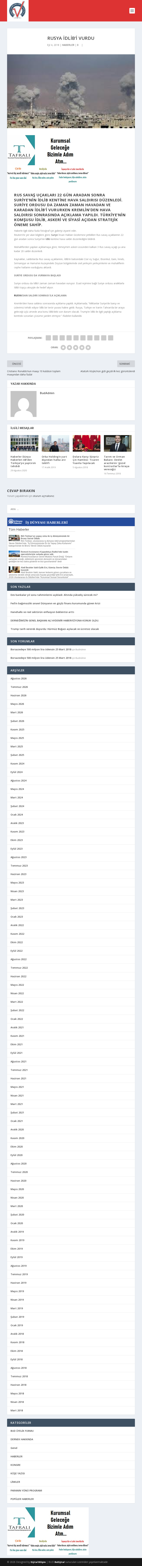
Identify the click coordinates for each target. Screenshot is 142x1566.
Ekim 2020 (17, 1146)
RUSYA (18, 295)
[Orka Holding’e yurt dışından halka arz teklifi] (55, 443)
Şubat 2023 (17, 908)
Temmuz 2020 (19, 1172)
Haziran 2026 (18, 695)
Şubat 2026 (17, 721)
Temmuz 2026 (19, 687)
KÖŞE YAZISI (18, 1473)
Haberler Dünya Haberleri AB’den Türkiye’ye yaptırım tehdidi (23, 461)
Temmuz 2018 (19, 1376)
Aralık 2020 (17, 1129)
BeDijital (60, 1562)
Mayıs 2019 (17, 1291)
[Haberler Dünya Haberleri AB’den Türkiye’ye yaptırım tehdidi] (24, 443)
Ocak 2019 (17, 1325)
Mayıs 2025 (17, 738)
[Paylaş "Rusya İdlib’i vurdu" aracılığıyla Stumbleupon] (96, 337)
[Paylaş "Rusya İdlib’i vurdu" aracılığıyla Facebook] (48, 337)
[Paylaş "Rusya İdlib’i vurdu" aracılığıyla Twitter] (55, 337)
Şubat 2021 (17, 1112)
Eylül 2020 (17, 1155)
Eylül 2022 (17, 950)
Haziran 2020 (18, 1180)
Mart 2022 (17, 1001)
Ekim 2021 (17, 1044)
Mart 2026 (17, 712)
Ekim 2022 (17, 942)
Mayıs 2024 (17, 789)
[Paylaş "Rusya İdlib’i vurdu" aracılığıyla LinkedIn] (82, 337)
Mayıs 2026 (17, 703)
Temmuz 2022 (19, 967)
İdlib (48, 239)
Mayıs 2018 (17, 1393)
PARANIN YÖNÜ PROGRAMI (26, 1490)
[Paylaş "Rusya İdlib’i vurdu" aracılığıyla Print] (110, 337)
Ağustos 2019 (18, 1265)
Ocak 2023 (17, 916)
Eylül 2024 (17, 772)
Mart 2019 (17, 1308)
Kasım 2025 (17, 729)
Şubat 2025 (17, 755)
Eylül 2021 (17, 1052)
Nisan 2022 (17, 993)
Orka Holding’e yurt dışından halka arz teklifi (54, 460)
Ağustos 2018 (18, 1367)
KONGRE (16, 1465)
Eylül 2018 (17, 1359)
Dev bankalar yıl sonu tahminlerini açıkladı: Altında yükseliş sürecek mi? (54, 595)
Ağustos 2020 (18, 1163)
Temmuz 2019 (19, 1274)
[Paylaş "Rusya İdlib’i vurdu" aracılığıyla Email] (103, 337)
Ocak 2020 (17, 1223)
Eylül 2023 (17, 848)
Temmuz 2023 (19, 865)
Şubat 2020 (17, 1214)
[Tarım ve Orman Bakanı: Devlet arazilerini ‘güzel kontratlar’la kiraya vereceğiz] (118, 443)
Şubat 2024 (17, 806)
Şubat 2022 (17, 1010)
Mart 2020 (17, 1206)
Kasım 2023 (17, 831)
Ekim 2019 (17, 1248)
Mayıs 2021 (17, 1087)
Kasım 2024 (17, 763)
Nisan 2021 (17, 1095)
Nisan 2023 (17, 891)
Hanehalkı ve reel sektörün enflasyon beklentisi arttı (42, 612)
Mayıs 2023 (17, 882)
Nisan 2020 (17, 1197)
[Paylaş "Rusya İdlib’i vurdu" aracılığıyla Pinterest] (76, 337)
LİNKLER (15, 1481)
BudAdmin (47, 393)
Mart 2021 (17, 1104)
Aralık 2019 (17, 1231)
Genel (14, 1448)
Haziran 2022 (18, 976)
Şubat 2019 (17, 1316)
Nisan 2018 (17, 1402)
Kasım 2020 (17, 1138)
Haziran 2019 (18, 1282)
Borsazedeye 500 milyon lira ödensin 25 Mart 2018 (41, 649)
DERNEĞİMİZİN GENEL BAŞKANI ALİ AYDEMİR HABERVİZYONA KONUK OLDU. (55, 620)
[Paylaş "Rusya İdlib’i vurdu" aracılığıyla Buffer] (89, 337)
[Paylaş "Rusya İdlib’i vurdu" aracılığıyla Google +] (62, 337)
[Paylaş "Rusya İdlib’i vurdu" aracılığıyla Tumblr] (69, 337)
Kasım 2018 (17, 1342)
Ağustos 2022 (18, 959)
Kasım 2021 (17, 1035)
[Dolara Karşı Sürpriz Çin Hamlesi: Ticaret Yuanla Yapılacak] (86, 443)
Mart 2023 (17, 899)
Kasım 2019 (17, 1240)
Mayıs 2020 (17, 1189)
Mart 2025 (17, 746)
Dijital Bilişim (38, 1562)
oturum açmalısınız (43, 496)
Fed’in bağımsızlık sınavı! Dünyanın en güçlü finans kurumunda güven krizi (55, 603)
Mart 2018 (17, 1410)
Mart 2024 (17, 797)
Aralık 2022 (17, 925)
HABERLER (68, 45)
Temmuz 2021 (19, 1070)
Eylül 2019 (17, 1257)
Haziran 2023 (18, 874)
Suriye (54, 234)
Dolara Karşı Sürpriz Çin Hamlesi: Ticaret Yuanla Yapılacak (86, 460)
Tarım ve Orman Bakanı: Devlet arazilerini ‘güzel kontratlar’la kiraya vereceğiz (117, 463)
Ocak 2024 (17, 814)
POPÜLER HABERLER (22, 1499)
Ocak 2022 (17, 1019)
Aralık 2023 (17, 823)
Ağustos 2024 (18, 780)
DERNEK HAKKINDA (22, 1439)
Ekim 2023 (17, 840)
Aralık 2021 (17, 1027)
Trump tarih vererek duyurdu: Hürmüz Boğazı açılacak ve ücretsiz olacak (55, 629)
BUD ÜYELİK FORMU (22, 1430)
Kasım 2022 (17, 933)
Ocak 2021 (17, 1121)
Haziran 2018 (18, 1384)
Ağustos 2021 (18, 1061)
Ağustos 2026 (18, 678)
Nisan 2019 (17, 1299)
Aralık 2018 (17, 1333)
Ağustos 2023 (18, 857)
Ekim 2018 (17, 1351)
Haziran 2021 (18, 1078)
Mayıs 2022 (17, 984)
